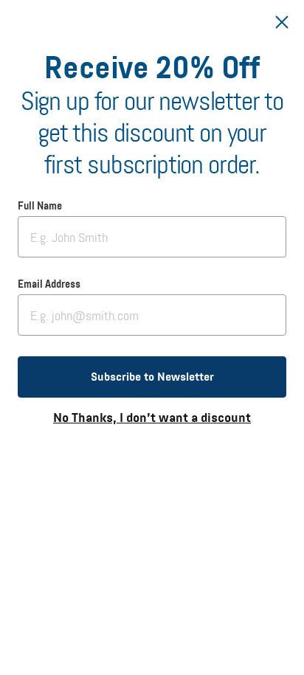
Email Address (49, 285)
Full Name (40, 206)
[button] (152, 377)
